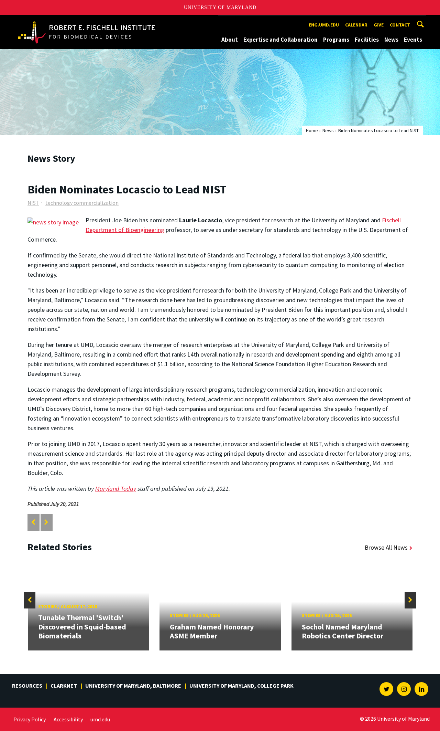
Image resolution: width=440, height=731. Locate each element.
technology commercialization (82, 202)
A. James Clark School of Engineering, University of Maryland (86, 21)
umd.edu (100, 719)
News (391, 39)
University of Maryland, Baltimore (133, 685)
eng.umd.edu (324, 25)
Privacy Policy (29, 719)
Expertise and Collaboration (280, 39)
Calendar (356, 25)
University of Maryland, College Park (241, 685)
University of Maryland (220, 7)
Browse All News (386, 547)
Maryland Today (115, 488)
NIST (33, 202)
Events (413, 39)
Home (312, 130)
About (229, 39)
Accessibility (68, 719)
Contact (400, 25)
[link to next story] (46, 522)
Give (379, 25)
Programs (336, 39)
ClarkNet (64, 685)
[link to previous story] (33, 522)
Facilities (367, 39)
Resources (27, 685)
